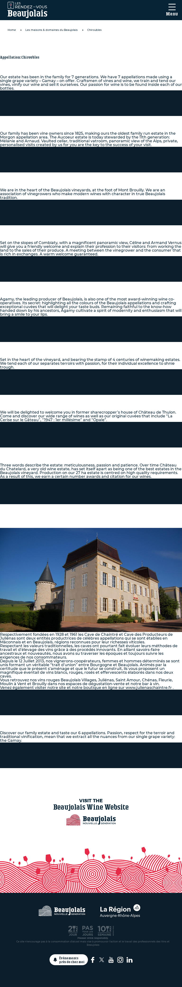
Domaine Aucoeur (37, 120)
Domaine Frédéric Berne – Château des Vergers (85, 346)
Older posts (91, 773)
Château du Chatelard (43, 451)
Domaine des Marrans (43, 719)
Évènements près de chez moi (72, 959)
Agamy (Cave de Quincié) (48, 285)
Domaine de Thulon (39, 399)
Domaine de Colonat (40, 44)
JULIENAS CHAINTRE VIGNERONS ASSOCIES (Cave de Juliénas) (88, 512)
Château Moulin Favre (44, 229)
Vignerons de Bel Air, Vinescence (62, 176)
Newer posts (91, 777)
